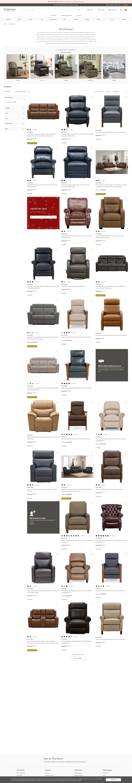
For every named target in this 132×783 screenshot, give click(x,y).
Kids (65, 19)
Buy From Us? (49, 775)
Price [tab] (6, 118)
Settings (21, 773)
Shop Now (43, 217)
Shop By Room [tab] (9, 97)
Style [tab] (6, 128)
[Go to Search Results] (79, 10)
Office (98, 19)
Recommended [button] (116, 91)
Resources (79, 15)
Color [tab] (6, 113)
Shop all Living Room (66, 52)
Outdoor (76, 19)
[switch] (28, 92)
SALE (112, 19)
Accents (87, 19)
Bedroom (8, 19)
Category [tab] (7, 108)
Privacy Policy (61, 780)
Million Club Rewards (66, 15)
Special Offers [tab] (8, 123)
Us (47, 773)
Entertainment (53, 19)
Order (20, 775)
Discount (78, 775)
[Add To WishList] (57, 97)
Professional (53, 15)
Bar (42, 19)
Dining (30, 19)
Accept (113, 779)
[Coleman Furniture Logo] (10, 11)
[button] (90, 10)
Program (77, 773)
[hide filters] (7, 91)
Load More (78, 658)
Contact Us (125, 4)
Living (19, 19)
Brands (124, 19)
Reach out (32, 523)
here (80, 780)
